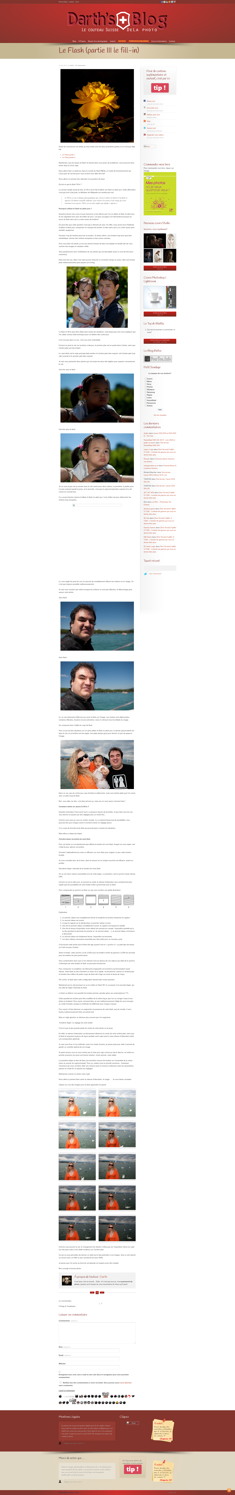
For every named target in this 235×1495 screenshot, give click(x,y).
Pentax (150, 387)
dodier (146, 433)
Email (65, 1355)
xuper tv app (148, 449)
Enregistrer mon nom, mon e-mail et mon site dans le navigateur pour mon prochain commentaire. (94, 1376)
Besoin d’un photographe (97, 41)
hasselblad (151, 400)
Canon (150, 379)
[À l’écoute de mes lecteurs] (102, 1293)
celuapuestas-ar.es (151, 466)
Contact (172, 41)
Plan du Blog (63, 2)
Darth (72, 65)
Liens (77, 2)
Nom (64, 1347)
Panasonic (151, 403)
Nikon (149, 381)
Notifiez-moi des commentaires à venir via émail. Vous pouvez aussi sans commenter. (95, 1384)
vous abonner (126, 1383)
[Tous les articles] (97, 1292)
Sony (149, 384)
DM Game (148, 537)
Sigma (149, 395)
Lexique (71, 2)
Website (62, 1364)
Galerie (113, 41)
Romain (147, 459)
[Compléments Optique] (92, 1293)
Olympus (150, 389)
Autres (150, 406)
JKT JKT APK (149, 492)
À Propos (82, 41)
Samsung (151, 392)
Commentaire (68, 1321)
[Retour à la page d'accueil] (117, 33)
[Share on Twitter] (2, 376)
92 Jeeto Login (149, 546)
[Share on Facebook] (2, 381)
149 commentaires (80, 65)
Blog (74, 41)
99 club (146, 518)
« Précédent (94, 1303)
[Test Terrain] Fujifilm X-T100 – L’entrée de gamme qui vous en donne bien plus (160, 452)
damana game (149, 509)
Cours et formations (159, 41)
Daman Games (149, 528)
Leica (149, 398)
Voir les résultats (160, 415)
